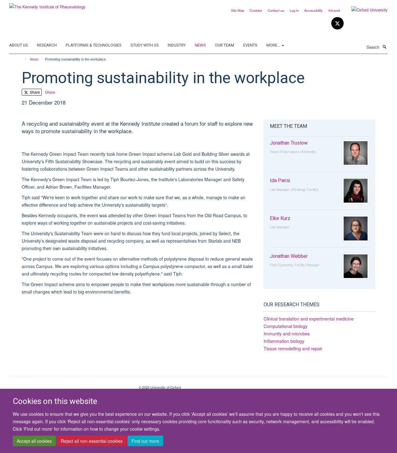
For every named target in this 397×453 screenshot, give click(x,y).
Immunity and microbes (287, 333)
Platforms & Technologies (94, 45)
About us (18, 45)
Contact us (276, 10)
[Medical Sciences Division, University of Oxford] (69, 385)
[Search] (384, 46)
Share (34, 92)
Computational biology (285, 326)
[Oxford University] (365, 10)
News (200, 45)
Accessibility (313, 10)
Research (47, 45)
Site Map (237, 10)
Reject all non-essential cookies (92, 441)
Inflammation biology (284, 341)
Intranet (334, 10)
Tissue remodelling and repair (293, 348)
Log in (294, 10)
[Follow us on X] (337, 23)
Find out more (145, 441)
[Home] (22, 59)
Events (250, 45)
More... (273, 45)
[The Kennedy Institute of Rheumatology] (47, 4)
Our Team (224, 45)
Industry (177, 45)
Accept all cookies (34, 441)
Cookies (256, 10)
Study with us (145, 45)
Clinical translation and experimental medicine (309, 319)
